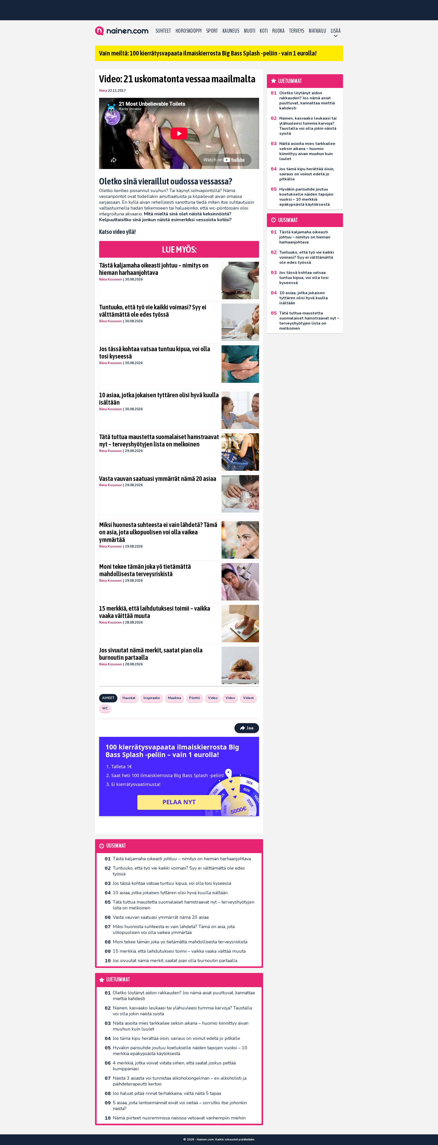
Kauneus (231, 31)
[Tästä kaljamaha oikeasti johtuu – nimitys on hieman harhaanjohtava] (240, 280)
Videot (248, 698)
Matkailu (317, 31)
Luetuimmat (118, 980)
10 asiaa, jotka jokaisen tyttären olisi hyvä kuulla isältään (159, 398)
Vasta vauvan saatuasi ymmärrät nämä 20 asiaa (157, 478)
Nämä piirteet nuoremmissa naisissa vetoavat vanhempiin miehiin (179, 1118)
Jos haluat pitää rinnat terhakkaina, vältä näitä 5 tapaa (167, 1093)
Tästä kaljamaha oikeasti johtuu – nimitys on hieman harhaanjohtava (153, 269)
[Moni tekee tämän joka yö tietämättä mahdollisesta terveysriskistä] (240, 581)
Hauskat (128, 698)
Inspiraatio (151, 698)
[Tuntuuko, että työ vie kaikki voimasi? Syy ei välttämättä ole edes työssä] (240, 322)
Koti (264, 31)
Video (212, 698)
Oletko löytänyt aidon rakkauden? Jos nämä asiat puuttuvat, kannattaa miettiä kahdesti (184, 996)
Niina (103, 90)
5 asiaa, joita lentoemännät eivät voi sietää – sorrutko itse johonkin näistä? (180, 1106)
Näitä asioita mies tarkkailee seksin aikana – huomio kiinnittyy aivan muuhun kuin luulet (180, 1026)
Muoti (249, 31)
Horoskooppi (189, 31)
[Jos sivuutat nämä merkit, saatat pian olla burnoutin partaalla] (240, 665)
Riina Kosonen (110, 279)
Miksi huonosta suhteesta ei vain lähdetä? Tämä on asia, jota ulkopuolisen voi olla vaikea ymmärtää (158, 532)
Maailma (174, 698)
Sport (212, 31)
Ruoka (278, 31)
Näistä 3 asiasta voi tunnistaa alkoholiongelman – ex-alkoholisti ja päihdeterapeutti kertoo (179, 1081)
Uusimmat (116, 846)
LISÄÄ (336, 31)
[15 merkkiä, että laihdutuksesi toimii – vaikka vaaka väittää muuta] (240, 623)
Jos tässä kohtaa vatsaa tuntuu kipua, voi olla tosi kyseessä (154, 352)
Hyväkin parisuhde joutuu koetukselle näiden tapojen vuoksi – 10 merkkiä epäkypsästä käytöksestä (180, 1051)
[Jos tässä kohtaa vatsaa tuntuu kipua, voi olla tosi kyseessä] (240, 364)
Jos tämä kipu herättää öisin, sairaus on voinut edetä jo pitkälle (176, 1038)
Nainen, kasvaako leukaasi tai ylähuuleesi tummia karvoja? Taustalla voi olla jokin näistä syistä (182, 1011)
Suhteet (163, 31)
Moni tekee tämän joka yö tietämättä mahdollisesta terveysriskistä (145, 570)
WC (105, 708)
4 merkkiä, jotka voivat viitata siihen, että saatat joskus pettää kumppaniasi (174, 1066)
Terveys (296, 31)
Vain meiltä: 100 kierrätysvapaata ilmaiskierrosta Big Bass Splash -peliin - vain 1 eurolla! (208, 53)
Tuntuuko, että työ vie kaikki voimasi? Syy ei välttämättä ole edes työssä (152, 310)
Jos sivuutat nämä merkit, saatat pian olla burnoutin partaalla (151, 654)
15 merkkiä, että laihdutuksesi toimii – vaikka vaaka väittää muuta (154, 612)
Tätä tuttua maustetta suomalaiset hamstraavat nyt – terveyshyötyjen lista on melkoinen (159, 440)
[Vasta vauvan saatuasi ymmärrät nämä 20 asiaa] (240, 494)
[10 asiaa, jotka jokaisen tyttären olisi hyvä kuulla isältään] (240, 410)
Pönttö (194, 698)
